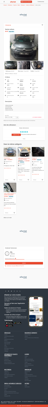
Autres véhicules (7, 342)
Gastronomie (27, 386)
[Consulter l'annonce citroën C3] (38, 151)
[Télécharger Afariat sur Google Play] (17, 322)
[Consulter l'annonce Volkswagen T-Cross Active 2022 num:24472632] (24, 151)
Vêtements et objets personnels (10, 355)
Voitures (5, 334)
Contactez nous (11, 402)
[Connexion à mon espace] (42, 24)
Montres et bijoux (7, 360)
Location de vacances (29, 374)
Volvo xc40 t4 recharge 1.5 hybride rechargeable (10, 194)
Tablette (5, 377)
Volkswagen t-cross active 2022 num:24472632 (24, 159)
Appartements (27, 371)
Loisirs (27, 354)
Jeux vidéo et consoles (8, 376)
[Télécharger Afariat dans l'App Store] (9, 322)
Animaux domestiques (29, 359)
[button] (6, 291)
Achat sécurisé (6, 401)
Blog (12, 401)
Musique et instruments (29, 365)
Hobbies (26, 356)
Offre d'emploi (7, 385)
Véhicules (10, 5)
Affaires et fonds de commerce (10, 391)
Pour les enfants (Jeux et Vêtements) (32, 337)
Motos (5, 337)
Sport (26, 357)
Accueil (5, 5)
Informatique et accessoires (9, 374)
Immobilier (28, 369)
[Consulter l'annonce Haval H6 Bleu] (10, 151)
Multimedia (7, 369)
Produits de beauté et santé (9, 363)
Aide (2, 401)
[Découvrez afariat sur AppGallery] (9, 325)
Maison (26, 373)
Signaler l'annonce (37, 117)
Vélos (5, 345)
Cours (5, 389)
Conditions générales (39, 401)
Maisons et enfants (31, 333)
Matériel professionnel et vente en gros (11, 392)
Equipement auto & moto (9, 339)
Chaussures (6, 359)
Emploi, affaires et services (12, 383)
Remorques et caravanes (9, 348)
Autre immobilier (28, 380)
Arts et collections (28, 363)
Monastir (23, 5)
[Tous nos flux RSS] (20, 291)
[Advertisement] (25, 15)
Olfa (11, 252)
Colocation (27, 379)
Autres (27, 383)
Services (5, 388)
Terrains (26, 377)
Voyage (26, 362)
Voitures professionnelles (9, 336)
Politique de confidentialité (28, 401)
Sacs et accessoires (8, 362)
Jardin (26, 339)
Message (24, 263)
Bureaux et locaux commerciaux (31, 376)
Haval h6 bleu (7, 158)
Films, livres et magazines (29, 360)
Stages (5, 394)
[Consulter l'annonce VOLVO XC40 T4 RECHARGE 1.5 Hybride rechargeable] (10, 187)
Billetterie (26, 366)
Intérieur (26, 336)
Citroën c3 (34, 158)
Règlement (19, 401)
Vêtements (6, 357)
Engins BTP (6, 349)
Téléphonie (6, 371)
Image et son (6, 373)
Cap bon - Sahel (16, 5)
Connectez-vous (16, 134)
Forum (14, 401)
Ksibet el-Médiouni (30, 5)
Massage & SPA (7, 395)
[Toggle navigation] (4, 2)
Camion (5, 346)
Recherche (8, 25)
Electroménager (28, 334)
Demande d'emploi (7, 386)
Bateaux (5, 340)
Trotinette (6, 351)
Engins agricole (7, 343)
